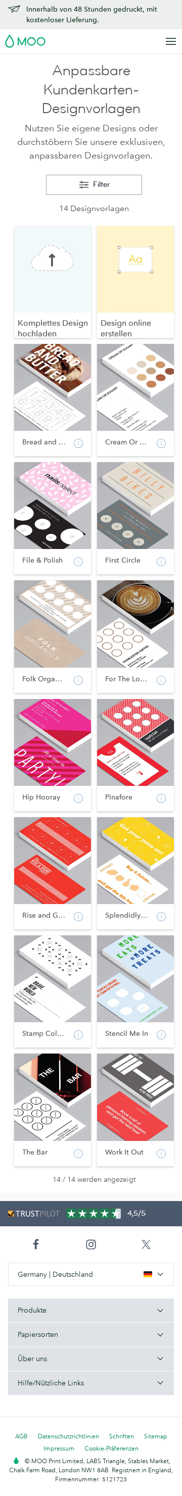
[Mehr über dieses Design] (78, 443)
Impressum (58, 1448)
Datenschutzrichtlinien (68, 1436)
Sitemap (155, 1436)
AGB (21, 1436)
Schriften (121, 1436)
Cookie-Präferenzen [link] (111, 1448)
